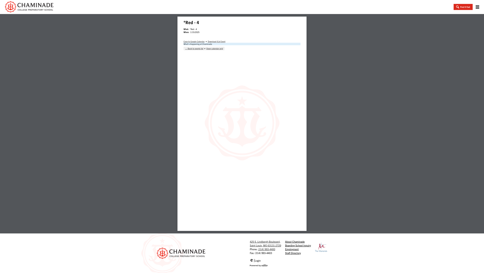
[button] (463, 7)
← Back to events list (194, 48)
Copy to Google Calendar (194, 41)
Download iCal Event (216, 41)
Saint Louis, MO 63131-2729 (265, 243)
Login (255, 260)
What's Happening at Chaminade (198, 44)
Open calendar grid (214, 48)
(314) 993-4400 (266, 249)
